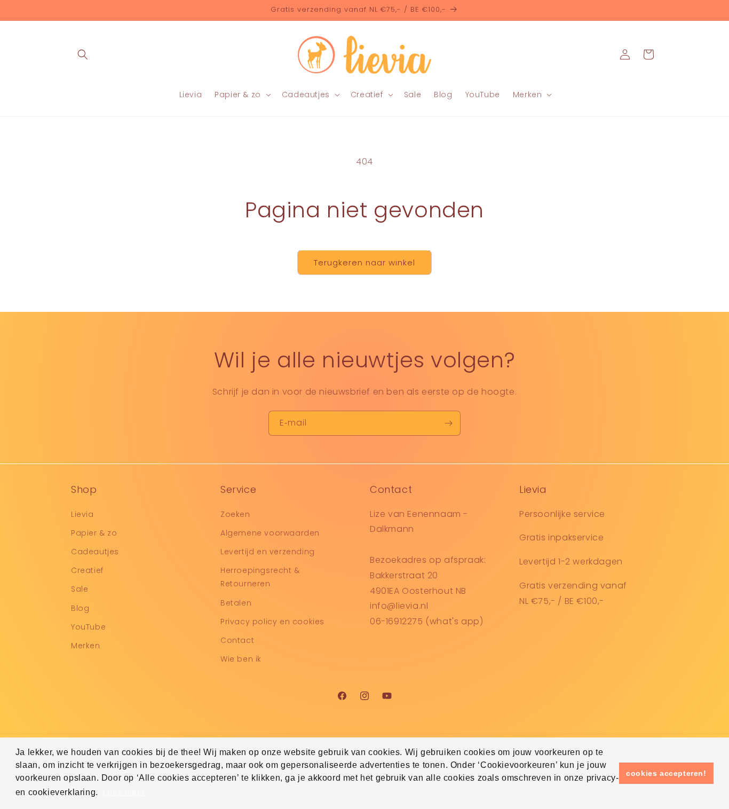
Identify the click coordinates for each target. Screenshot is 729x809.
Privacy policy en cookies (272, 621)
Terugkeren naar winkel (364, 262)
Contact (237, 639)
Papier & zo (94, 532)
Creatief (87, 569)
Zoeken (235, 513)
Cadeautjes (95, 551)
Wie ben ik (241, 658)
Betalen (235, 602)
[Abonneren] (448, 423)
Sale (79, 589)
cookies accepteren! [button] (666, 773)
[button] (82, 54)
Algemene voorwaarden (270, 532)
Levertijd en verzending (267, 551)
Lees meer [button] (123, 792)
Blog (80, 607)
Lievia (82, 513)
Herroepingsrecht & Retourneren (260, 576)
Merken (85, 645)
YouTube (88, 626)
